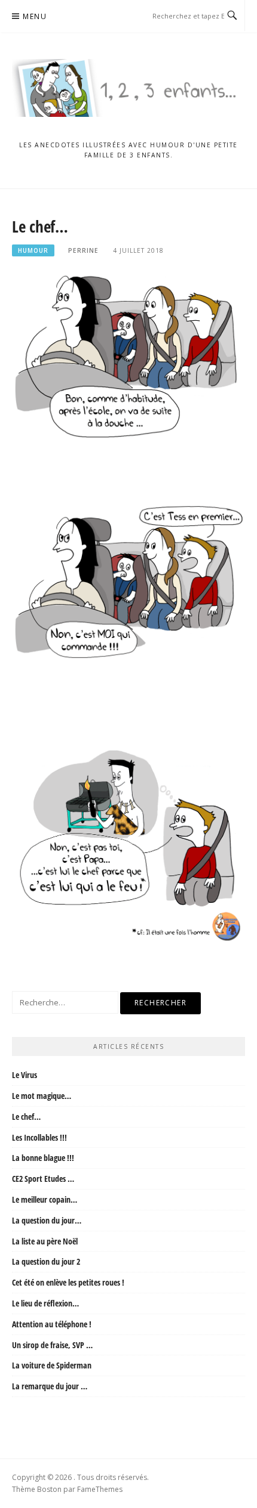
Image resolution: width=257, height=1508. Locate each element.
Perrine (83, 250)
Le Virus (24, 1074)
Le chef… (26, 1116)
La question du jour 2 (46, 1261)
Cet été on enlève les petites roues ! (68, 1282)
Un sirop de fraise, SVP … (52, 1345)
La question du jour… (46, 1220)
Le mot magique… (41, 1095)
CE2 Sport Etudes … (43, 1178)
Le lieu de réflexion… (45, 1303)
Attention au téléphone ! (51, 1324)
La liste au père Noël (45, 1241)
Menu (35, 16)
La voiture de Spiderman (51, 1365)
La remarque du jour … (49, 1386)
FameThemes (100, 1489)
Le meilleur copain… (44, 1199)
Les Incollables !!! (39, 1137)
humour (33, 250)
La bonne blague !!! (43, 1157)
